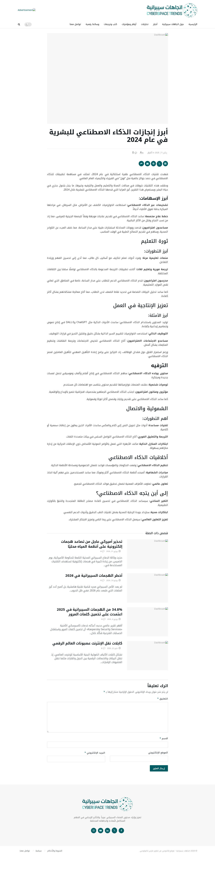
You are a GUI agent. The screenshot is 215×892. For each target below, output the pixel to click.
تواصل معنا (75, 24)
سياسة (39, 851)
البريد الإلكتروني (95, 753)
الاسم (164, 738)
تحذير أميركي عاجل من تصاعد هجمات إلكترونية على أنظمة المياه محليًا (91, 544)
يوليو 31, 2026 (112, 551)
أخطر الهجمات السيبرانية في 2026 (93, 575)
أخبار (155, 24)
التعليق (162, 699)
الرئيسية (193, 24)
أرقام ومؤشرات (129, 24)
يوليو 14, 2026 (112, 580)
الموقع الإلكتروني (158, 752)
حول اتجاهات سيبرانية (173, 24)
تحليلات (144, 24)
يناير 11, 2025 (161, 153)
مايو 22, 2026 (112, 648)
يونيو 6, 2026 (112, 619)
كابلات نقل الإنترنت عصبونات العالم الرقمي (87, 643)
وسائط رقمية (92, 24)
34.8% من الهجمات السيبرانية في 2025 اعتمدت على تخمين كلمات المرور (89, 612)
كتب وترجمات (110, 24)
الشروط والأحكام (54, 851)
